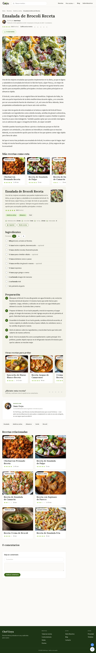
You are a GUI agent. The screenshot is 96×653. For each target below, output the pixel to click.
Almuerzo (23, 215)
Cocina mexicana (46, 637)
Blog (78, 3)
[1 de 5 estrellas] (34, 26)
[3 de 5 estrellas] (40, 26)
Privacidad (91, 634)
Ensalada (6, 424)
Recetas (60, 3)
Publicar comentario (12, 575)
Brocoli (45, 424)
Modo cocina (23, 225)
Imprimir (12, 225)
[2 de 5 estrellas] (37, 26)
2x (19, 236)
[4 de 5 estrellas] (43, 26)
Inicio (3, 11)
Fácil (30, 215)
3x (23, 236)
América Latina (17, 11)
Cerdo (37, 424)
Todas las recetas (47, 634)
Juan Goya (18, 406)
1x (14, 236)
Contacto (68, 640)
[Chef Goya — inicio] (5, 3)
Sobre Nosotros (88, 3)
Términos (90, 637)
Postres (44, 643)
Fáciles (44, 640)
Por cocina (69, 3)
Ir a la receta (10, 32)
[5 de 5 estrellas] (46, 26)
